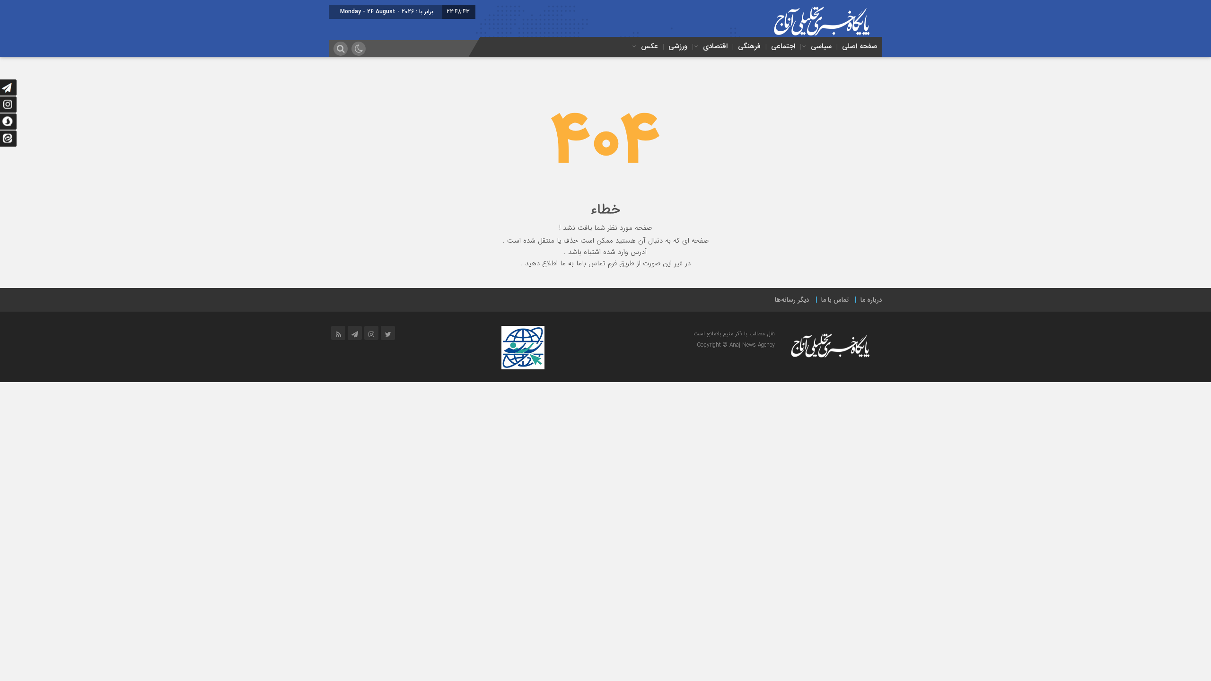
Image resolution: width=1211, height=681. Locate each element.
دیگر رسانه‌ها (792, 300)
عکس (649, 46)
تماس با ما (835, 300)
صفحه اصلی (860, 46)
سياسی (821, 46)
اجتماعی (783, 46)
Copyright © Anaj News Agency (736, 344)
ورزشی (677, 46)
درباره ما (871, 300)
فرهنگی (749, 46)
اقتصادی (715, 46)
